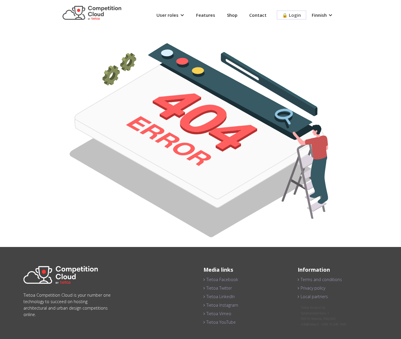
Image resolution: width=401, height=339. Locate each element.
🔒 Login (291, 15)
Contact (258, 15)
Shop (232, 15)
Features (205, 15)
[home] (92, 13)
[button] (170, 15)
